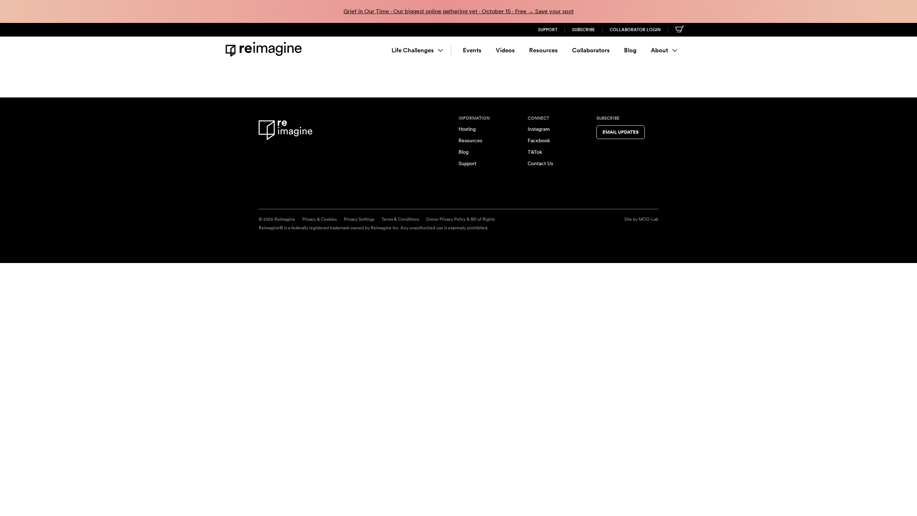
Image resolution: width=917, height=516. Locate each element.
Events (472, 50)
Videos (505, 50)
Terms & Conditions (400, 219)
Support (547, 29)
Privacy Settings (359, 219)
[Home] (265, 49)
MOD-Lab (648, 219)
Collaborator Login (635, 29)
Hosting (467, 129)
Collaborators (591, 50)
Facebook (539, 140)
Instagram (539, 129)
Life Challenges (413, 50)
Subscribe (583, 29)
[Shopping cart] (679, 29)
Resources (543, 50)
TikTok (535, 152)
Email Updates (620, 132)
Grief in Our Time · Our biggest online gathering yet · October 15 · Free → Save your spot (459, 11)
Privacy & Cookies (319, 219)
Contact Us (540, 163)
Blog (630, 50)
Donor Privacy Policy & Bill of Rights (460, 219)
